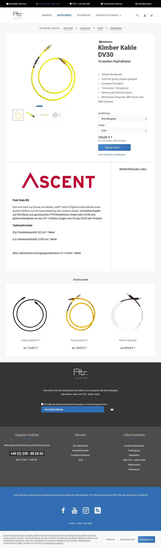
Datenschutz (134, 464)
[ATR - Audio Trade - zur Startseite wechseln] (17, 15)
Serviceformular (80, 445)
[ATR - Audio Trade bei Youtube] (74, 511)
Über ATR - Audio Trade (134, 460)
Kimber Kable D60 (127, 340)
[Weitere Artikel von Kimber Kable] (106, 42)
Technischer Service (112, 4)
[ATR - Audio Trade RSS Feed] (97, 511)
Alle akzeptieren (127, 539)
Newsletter (134, 455)
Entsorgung (134, 450)
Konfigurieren (146, 539)
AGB (80, 460)
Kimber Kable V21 (79, 340)
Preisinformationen (80, 455)
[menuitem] (46, 15)
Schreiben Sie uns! (17, 4)
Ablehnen (110, 539)
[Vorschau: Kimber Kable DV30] (18, 115)
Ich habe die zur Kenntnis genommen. (76, 404)
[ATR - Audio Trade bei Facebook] (63, 511)
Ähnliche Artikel (80, 279)
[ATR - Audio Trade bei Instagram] (86, 511)
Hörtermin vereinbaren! (114, 154)
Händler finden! (112, 147)
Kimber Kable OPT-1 (30, 340)
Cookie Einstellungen (134, 445)
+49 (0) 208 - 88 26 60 (49, 4)
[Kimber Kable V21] (79, 310)
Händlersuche (144, 4)
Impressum (134, 469)
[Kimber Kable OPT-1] (31, 310)
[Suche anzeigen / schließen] (138, 15)
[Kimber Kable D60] (127, 310)
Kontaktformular (80, 450)
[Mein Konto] (145, 15)
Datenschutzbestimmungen (69, 404)
